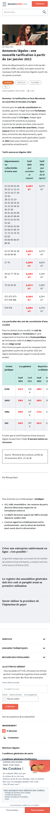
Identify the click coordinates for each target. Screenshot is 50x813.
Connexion (13, 737)
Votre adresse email (10, 683)
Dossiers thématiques (15, 648)
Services (7, 639)
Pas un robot (13, 698)
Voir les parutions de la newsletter (18, 716)
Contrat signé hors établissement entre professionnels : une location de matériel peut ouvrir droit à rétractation (24, 525)
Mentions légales (11, 747)
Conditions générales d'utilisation (19, 759)
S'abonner (39, 3)
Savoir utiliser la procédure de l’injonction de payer (20, 602)
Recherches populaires (15, 657)
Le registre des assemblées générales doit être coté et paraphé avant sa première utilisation (24, 582)
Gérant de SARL (17, 4)
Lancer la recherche (44, 12)
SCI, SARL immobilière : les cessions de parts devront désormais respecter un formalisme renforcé (26, 507)
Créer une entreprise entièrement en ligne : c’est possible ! (24, 550)
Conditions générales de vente (17, 753)
